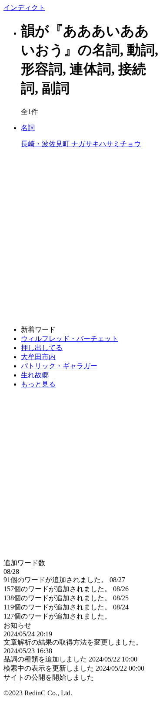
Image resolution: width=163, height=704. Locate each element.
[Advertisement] (81, 237)
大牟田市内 (38, 356)
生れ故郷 (35, 375)
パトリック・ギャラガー (59, 366)
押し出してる (42, 347)
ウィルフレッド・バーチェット (69, 338)
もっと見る (38, 384)
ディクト (24, 7)
